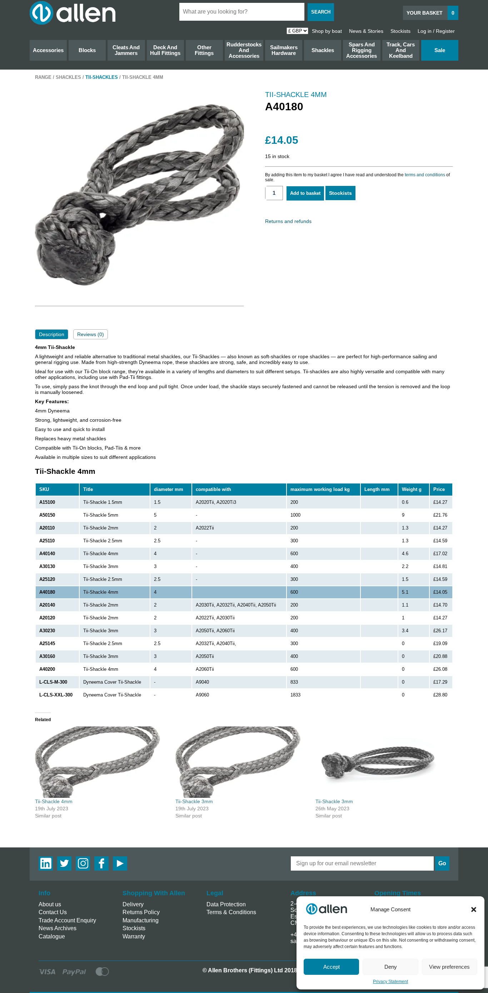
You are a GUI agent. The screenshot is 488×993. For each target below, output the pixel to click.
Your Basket (430, 13)
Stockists (400, 31)
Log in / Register (436, 31)
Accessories (48, 50)
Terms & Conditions (231, 912)
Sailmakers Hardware (284, 50)
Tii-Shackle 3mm (194, 801)
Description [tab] (51, 334)
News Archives (57, 928)
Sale (439, 50)
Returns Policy (141, 912)
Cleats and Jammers (126, 50)
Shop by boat (327, 31)
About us (50, 904)
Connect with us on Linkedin (46, 863)
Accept (331, 967)
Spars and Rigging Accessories (361, 50)
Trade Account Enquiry (67, 920)
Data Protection (226, 904)
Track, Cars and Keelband (401, 50)
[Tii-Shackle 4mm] (101, 762)
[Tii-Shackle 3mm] (242, 762)
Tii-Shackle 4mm (54, 801)
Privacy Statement (390, 981)
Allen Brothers (72, 13)
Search (320, 12)
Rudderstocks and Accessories (244, 50)
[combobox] (241, 12)
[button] (473, 909)
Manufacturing (141, 920)
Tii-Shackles (101, 77)
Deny (390, 967)
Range (43, 77)
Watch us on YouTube (120, 863)
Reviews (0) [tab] (90, 334)
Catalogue (52, 936)
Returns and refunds (288, 221)
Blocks (87, 50)
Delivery (133, 904)
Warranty (134, 936)
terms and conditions (425, 174)
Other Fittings (204, 50)
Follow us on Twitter (64, 863)
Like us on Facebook (101, 863)
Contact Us (53, 912)
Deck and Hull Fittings (165, 50)
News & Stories (366, 31)
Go (442, 863)
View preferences (449, 967)
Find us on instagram (83, 863)
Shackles (323, 50)
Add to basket (305, 193)
